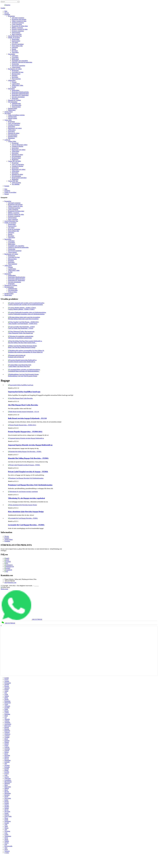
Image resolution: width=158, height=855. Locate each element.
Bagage (14, 49)
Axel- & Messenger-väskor (19, 144)
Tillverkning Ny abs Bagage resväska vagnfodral (26, 498)
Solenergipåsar (16, 32)
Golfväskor (15, 55)
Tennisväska (15, 64)
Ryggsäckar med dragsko (19, 19)
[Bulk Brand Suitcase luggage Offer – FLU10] (23, 411)
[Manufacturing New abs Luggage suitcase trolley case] (23, 491)
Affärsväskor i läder (17, 85)
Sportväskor (11, 54)
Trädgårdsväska (16, 103)
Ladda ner (7, 140)
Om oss (6, 13)
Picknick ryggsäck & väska (19, 29)
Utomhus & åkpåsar (14, 125)
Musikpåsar (11, 138)
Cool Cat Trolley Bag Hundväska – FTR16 (20, 328)
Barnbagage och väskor (15, 69)
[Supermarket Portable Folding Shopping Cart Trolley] (20, 385)
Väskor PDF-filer (13, 181)
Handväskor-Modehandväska (20, 92)
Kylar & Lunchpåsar (18, 44)
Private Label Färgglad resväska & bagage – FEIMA (28, 472)
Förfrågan (3, 550)
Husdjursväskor (12, 108)
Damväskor (11, 88)
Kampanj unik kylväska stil (16, 357)
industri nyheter (12, 118)
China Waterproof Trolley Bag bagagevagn (20, 333)
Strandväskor (15, 39)
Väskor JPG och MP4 (14, 161)
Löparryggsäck (16, 67)
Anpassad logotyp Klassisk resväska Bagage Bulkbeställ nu (30, 445)
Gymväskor (15, 57)
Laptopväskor (16, 83)
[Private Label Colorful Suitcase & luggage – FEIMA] (24, 465)
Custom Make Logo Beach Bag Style (19, 366)
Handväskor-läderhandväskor (20, 93)
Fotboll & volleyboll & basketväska (22, 62)
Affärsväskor (12, 80)
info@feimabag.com (10, 582)
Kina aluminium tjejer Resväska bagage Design (26, 512)
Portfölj (14, 87)
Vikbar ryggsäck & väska (19, 21)
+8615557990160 (37, 619)
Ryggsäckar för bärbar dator (20, 26)
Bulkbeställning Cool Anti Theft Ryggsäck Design (22, 376)
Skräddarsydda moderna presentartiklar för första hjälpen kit (25, 352)
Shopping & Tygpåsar (14, 100)
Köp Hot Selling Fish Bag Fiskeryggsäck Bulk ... (22, 342)
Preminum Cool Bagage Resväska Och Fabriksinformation (30, 485)
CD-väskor (15, 42)
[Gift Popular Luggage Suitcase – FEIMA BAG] (22, 425)
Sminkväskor (15, 90)
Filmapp (14, 82)
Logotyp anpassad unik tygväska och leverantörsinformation (25, 304)
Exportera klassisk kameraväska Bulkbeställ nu (21, 361)
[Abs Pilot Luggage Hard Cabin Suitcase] (20, 398)
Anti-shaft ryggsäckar (18, 18)
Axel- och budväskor (14, 123)
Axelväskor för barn (17, 72)
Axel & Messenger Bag (15, 36)
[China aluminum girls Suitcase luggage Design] (22, 505)
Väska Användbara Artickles (16, 115)
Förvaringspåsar (12, 102)
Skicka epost (4, 589)
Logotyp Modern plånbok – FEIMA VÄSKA (21, 309)
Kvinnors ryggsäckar (18, 31)
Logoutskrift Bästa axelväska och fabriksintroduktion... (24, 371)
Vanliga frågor (8, 111)
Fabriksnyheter (12, 116)
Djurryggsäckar (16, 79)
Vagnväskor (15, 52)
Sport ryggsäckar (16, 34)
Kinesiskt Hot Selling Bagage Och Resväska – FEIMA (28, 458)
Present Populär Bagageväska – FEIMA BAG (25, 432)
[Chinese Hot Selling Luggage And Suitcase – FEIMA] (24, 451)
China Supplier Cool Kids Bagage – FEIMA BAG (22, 323)
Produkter (7, 14)
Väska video (8, 120)
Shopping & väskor (13, 133)
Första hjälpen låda (17, 46)
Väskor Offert (12, 141)
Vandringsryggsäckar (18, 22)
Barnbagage (15, 70)
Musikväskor (12, 110)
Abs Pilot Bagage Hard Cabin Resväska (23, 405)
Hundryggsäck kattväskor (19, 177)
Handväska (15, 98)
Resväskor (15, 50)
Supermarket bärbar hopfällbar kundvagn (24, 392)
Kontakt (6, 186)
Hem (5, 11)
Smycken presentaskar (18, 97)
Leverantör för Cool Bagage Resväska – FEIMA (26, 525)
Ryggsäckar (11, 16)
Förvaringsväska (16, 105)
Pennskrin (14, 75)
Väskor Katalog (16, 182)
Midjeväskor (15, 59)
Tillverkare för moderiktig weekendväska (20, 338)
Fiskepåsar (15, 47)
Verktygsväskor (16, 107)
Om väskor (7, 113)
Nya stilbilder (15, 184)
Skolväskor (15, 77)
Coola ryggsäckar (17, 24)
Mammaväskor (16, 74)
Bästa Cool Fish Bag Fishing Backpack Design (21, 347)
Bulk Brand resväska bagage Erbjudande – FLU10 (27, 418)
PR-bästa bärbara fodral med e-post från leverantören (23, 319)
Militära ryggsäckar (17, 27)
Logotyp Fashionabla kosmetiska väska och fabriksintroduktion (26, 314)
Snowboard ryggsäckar (18, 65)
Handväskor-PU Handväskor (20, 95)
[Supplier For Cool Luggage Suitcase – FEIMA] (23, 518)
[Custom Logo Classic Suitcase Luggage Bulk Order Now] (26, 438)
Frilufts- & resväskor (14, 37)
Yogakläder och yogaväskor (20, 60)
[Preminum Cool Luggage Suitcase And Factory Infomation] (25, 478)
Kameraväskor (16, 41)
